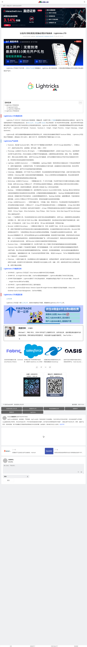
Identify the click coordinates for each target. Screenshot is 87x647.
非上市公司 (24, 303)
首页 (4, 5)
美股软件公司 (32, 408)
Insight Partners (23, 275)
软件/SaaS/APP (17, 5)
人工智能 (53, 120)
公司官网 (9, 299)
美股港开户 (32, 646)
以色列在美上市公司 (11, 408)
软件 (25, 160)
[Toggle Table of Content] (79, 102)
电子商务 (14, 229)
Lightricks (33, 412)
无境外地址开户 (54, 646)
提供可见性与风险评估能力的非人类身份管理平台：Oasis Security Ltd (73, 362)
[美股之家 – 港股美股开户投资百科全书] (43, 2)
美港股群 (76, 646)
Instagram (58, 253)
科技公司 (9, 5)
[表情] (78, 472)
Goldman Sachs (13, 290)
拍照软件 (75, 408)
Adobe (43, 123)
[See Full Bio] (72, 335)
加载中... (6, 441)
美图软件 (11, 412)
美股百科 (13, 416)
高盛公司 (55, 278)
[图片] (81, 472)
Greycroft (76, 278)
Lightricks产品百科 (13, 107)
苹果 (32, 145)
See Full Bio (67, 335)
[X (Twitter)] (19, 339)
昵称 (5, 476)
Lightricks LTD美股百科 (12, 105)
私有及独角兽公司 (54, 408)
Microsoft (30, 123)
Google (37, 123)
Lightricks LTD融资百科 (14, 109)
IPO (60, 303)
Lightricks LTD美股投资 (12, 111)
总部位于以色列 (30, 68)
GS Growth (64, 278)
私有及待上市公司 (48, 36)
